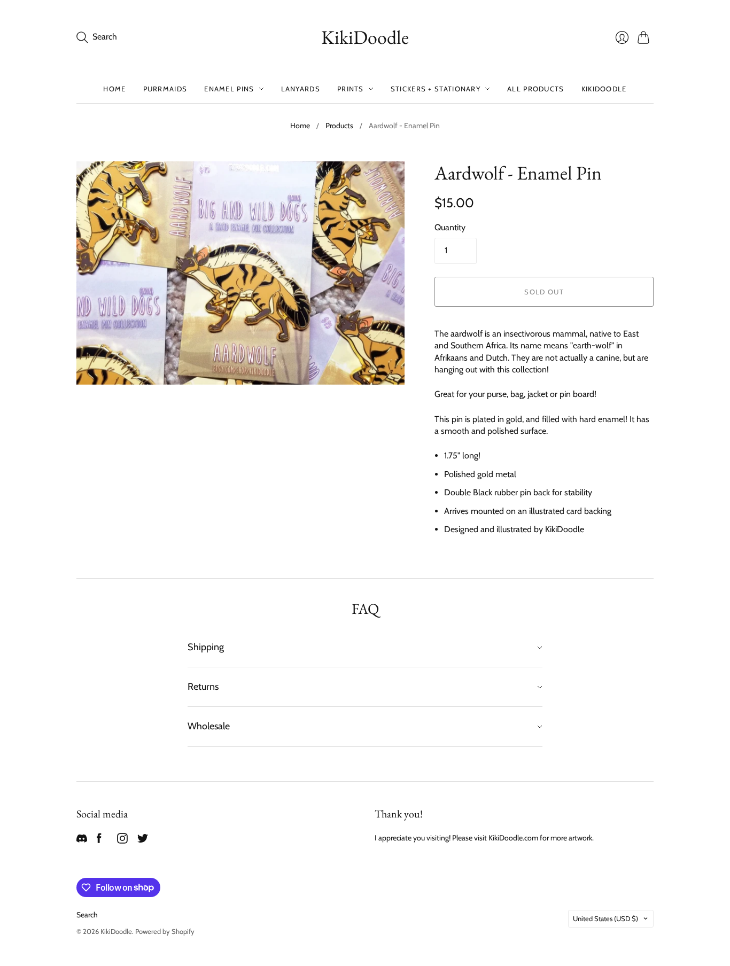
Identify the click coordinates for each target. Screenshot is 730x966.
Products (339, 125)
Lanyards (300, 88)
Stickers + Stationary (435, 88)
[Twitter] (142, 841)
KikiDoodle (365, 37)
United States (605, 918)
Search (87, 915)
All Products (535, 88)
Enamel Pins (229, 88)
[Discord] (81, 841)
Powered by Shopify (165, 931)
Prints (350, 88)
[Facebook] (99, 841)
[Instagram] (122, 841)
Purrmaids (165, 88)
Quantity (449, 227)
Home (114, 88)
